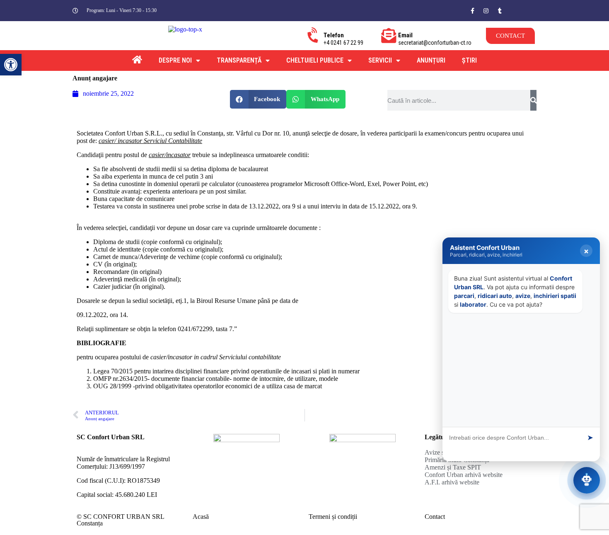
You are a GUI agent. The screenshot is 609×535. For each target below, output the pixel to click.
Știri (469, 60)
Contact (435, 516)
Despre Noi (175, 60)
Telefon (334, 35)
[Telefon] (314, 35)
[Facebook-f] (472, 11)
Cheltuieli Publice (314, 60)
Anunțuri (431, 60)
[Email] (388, 35)
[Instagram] (486, 11)
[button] (520, 9)
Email (405, 35)
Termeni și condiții (333, 516)
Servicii (380, 60)
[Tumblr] (499, 11)
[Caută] (533, 100)
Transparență (239, 60)
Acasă (201, 516)
